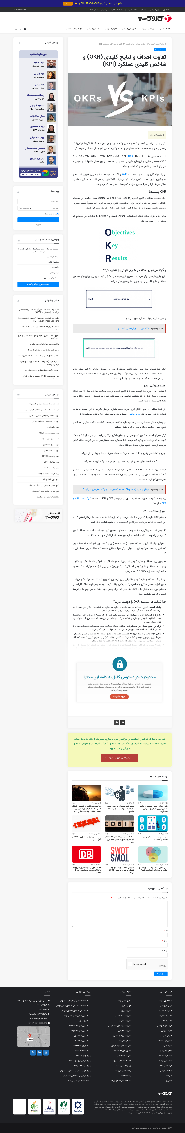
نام (166, 930)
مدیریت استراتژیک (124, 1020)
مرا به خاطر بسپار (51, 214)
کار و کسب (164, 28)
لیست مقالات (126, 1075)
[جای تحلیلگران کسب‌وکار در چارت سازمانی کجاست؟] (153, 823)
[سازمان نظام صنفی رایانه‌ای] (64, 1111)
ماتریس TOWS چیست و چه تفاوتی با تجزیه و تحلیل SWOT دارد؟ (121, 870)
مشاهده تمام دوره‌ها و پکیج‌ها (48, 496)
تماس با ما (94, 9)
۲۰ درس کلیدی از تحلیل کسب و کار (132, 328)
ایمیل (165, 940)
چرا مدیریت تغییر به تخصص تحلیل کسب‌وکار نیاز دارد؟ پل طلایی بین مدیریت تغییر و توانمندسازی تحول (86, 809)
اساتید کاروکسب (165, 1010)
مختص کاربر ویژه (156, 135)
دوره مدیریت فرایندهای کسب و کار (46, 421)
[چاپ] (116, 722)
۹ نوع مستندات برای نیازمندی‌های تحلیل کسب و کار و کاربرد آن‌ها (38, 337)
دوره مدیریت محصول (51, 444)
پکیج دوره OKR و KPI (51, 479)
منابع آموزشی (92, 28)
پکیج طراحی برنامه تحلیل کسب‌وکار (45, 491)
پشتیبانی (104, 9)
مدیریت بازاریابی (124, 1030)
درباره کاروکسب (166, 1005)
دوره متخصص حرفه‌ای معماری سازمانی (44, 415)
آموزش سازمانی (166, 1035)
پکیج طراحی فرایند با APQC (48, 473)
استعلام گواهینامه (116, 9)
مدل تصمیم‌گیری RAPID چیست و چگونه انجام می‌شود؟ (41, 377)
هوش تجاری (126, 1005)
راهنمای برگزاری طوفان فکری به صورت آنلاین (42, 370)
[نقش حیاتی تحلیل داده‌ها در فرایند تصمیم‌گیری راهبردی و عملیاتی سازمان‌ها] (153, 793)
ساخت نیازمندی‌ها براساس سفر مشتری (44, 344)
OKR (124, 174)
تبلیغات (169, 1075)
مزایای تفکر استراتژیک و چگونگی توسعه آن (43, 349)
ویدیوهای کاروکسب (123, 1065)
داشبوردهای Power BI (122, 1050)
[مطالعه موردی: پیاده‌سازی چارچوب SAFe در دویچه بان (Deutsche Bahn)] (86, 854)
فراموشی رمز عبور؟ (25, 208)
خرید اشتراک (167, 1045)
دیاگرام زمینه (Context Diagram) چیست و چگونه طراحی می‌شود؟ (116, 489)
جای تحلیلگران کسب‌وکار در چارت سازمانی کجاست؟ (154, 838)
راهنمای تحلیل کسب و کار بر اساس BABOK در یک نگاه (38, 355)
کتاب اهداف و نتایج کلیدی (121, 1045)
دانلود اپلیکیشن (166, 1050)
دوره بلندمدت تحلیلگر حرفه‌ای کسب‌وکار (44, 403)
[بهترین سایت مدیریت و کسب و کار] (49, 1111)
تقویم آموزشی (155, 9)
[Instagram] (46, 1053)
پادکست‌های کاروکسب (122, 1070)
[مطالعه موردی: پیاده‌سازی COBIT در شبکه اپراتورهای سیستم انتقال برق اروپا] (119, 823)
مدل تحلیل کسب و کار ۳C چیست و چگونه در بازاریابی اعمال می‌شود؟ (153, 869)
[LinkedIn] (39, 1053)
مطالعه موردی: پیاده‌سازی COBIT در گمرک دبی (86, 838)
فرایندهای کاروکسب (164, 1025)
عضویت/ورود (147, 28)
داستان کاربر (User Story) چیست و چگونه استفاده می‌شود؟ (39, 328)
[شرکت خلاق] (34, 1112)
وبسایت (165, 950)
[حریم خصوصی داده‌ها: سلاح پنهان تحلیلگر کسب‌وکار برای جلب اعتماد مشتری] (119, 793)
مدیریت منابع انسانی (123, 1015)
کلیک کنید (68, 3)
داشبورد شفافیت (166, 1015)
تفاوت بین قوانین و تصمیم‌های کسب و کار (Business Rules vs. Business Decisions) (38, 319)
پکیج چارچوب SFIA (51, 467)
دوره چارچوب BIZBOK (50, 456)
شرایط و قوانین (166, 1070)
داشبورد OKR (167, 1020)
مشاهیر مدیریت (125, 1040)
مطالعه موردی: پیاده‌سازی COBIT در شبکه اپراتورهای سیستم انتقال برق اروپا (119, 839)
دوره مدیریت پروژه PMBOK (48, 432)
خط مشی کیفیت (165, 1060)
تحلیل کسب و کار (153, 44)
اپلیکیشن (128, 9)
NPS (130, 156)
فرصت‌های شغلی (165, 1065)
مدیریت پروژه (126, 1010)
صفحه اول (166, 9)
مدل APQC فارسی (124, 1055)
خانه (163, 44)
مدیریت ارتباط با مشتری (122, 1035)
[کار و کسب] (155, 18)
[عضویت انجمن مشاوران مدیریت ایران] (78, 1111)
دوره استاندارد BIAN (51, 462)
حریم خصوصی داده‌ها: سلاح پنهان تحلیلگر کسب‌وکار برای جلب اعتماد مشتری (120, 809)
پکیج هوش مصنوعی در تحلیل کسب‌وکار (44, 485)
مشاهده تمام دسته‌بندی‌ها (121, 1080)
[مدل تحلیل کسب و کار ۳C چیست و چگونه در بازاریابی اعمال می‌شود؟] (153, 854)
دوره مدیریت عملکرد (51, 450)
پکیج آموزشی (110, 28)
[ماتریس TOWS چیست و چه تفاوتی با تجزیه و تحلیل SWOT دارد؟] (119, 854)
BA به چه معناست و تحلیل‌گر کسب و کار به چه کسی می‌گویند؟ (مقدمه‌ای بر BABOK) (39, 311)
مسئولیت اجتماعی (165, 1055)
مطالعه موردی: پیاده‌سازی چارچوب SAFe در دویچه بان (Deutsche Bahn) (87, 870)
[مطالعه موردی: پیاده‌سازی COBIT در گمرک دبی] (86, 823)
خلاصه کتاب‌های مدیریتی (121, 1060)
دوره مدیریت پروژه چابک (49, 438)
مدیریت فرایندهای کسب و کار (119, 1025)
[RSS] (33, 1053)
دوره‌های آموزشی (128, 28)
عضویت (38, 224)
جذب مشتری (134, 414)
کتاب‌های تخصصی (73, 28)
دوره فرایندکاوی (53, 427)
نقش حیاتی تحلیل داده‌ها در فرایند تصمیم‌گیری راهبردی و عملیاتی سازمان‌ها (154, 809)
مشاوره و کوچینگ (140, 9)
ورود (38, 219)
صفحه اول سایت (165, 1000)
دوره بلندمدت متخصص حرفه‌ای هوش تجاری (42, 409)
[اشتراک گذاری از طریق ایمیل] (122, 722)
